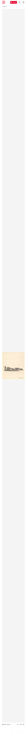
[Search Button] (19, 2)
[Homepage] (3, 2)
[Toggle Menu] (23, 2)
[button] (13, 365)
